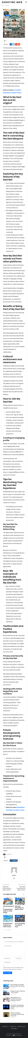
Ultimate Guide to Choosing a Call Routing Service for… (17, 1014)
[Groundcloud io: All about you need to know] (8, 918)
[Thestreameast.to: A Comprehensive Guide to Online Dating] (8, 901)
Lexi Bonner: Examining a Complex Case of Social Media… (17, 1006)
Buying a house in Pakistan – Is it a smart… (17, 991)
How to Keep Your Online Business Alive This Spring (17, 985)
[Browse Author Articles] (14, 870)
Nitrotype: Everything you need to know (21, 888)
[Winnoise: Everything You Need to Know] (20, 901)
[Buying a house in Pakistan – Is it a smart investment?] (6, 992)
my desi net (9, 854)
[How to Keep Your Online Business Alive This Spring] (6, 986)
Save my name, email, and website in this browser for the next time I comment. (13, 968)
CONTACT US (13, 1026)
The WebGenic (19, 1035)
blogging (8, 15)
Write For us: (6, 1026)
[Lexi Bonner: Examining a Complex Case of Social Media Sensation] (6, 1007)
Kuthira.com (18, 1033)
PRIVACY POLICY (21, 1026)
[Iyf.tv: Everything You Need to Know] (20, 918)
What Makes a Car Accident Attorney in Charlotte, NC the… (16, 999)
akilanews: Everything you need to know (7, 888)
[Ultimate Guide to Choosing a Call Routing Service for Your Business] (6, 1014)
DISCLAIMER (14, 1028)
